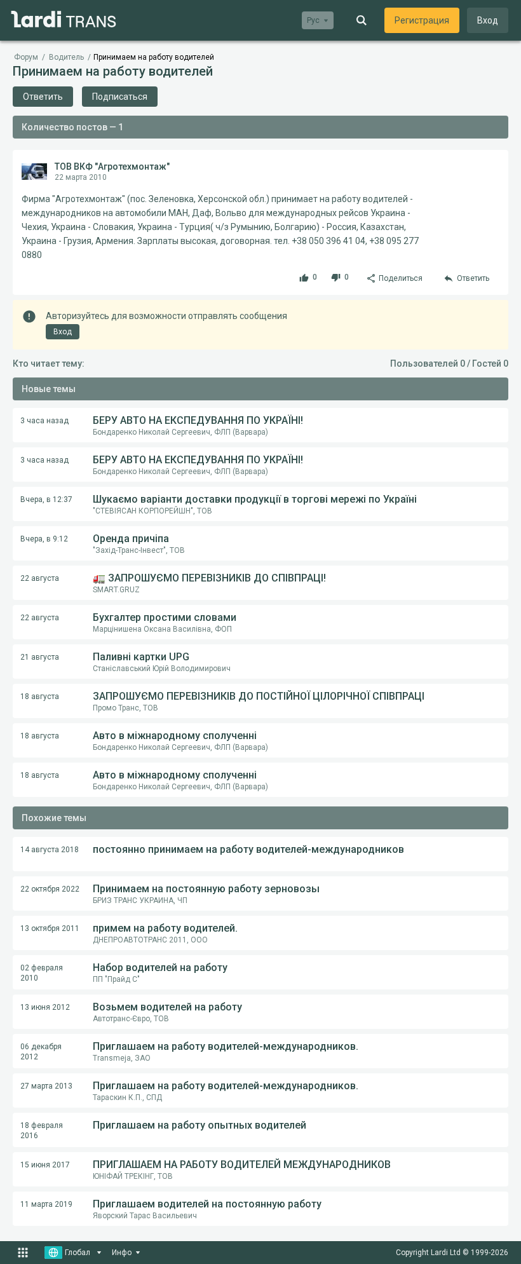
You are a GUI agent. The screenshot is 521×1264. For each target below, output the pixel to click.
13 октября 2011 (49, 928)
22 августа (39, 578)
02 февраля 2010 (41, 972)
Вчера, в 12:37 (46, 499)
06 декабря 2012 (41, 1051)
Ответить (43, 97)
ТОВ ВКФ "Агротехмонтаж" (112, 166)
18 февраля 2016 (41, 1130)
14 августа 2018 (49, 849)
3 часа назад (44, 420)
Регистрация (422, 20)
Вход (487, 20)
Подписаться (119, 97)
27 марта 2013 (46, 1086)
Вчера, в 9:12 (44, 538)
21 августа (39, 657)
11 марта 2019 (46, 1204)
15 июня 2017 (45, 1164)
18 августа (39, 696)
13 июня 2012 (45, 1007)
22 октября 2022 (49, 889)
